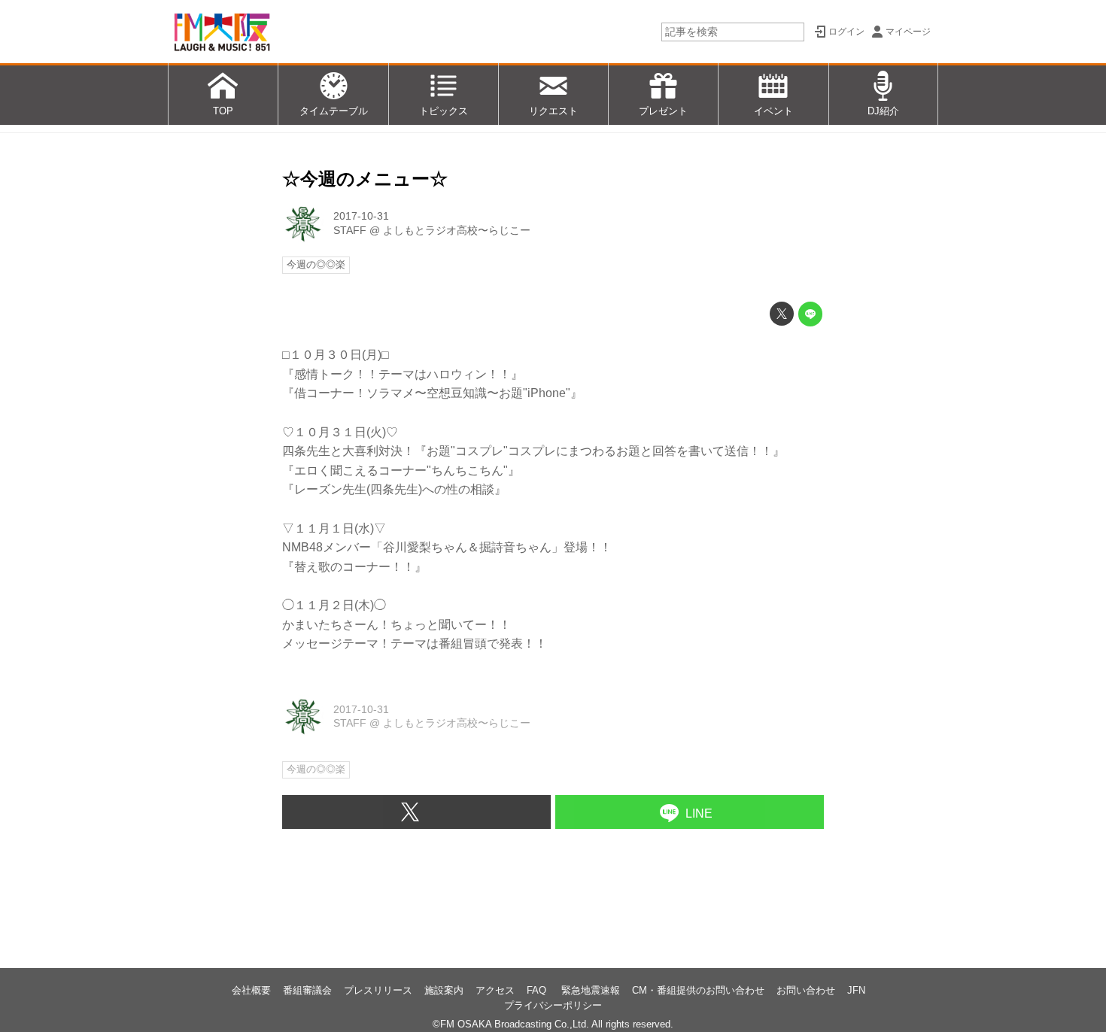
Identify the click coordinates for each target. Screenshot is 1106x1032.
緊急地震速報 (590, 990)
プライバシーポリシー (553, 1005)
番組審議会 (307, 990)
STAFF (349, 230)
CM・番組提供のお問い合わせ (698, 990)
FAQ (538, 990)
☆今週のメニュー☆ (365, 178)
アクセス (495, 990)
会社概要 (251, 990)
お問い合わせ (805, 990)
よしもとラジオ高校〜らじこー (456, 230)
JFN (856, 990)
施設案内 (443, 990)
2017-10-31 (361, 216)
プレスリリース (378, 990)
